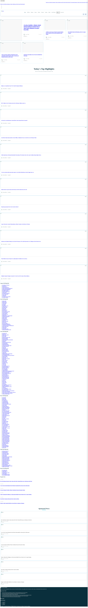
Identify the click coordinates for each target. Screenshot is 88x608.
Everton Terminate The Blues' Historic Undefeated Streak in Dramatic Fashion (13, 544)
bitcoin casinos (4, 310)
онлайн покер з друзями (6, 427)
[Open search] (83, 14)
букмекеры (4, 341)
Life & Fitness (54, 12)
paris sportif (4, 304)
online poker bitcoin (5, 366)
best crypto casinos (5, 349)
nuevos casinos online (5, 454)
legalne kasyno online (5, 403)
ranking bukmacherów (5, 462)
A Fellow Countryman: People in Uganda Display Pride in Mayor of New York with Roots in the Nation (54, 33)
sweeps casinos (4, 292)
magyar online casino (5, 326)
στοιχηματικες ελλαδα (5, 453)
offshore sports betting (5, 334)
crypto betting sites (5, 401)
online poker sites (4, 286)
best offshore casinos (5, 290)
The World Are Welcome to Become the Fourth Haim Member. (11, 596)
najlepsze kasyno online (5, 457)
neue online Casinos (5, 389)
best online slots (4, 470)
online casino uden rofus (5, 408)
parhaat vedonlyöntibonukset (6, 289)
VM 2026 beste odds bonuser (6, 324)
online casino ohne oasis (5, 439)
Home (25, 12)
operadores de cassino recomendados (7, 339)
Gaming (46, 12)
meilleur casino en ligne (5, 466)
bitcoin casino (4, 308)
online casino (4, 359)
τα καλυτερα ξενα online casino (6, 345)
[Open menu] (86, 14)
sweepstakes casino (5, 362)
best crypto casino (4, 368)
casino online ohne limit (5, 376)
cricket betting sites (5, 461)
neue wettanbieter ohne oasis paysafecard (8, 355)
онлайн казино (4, 327)
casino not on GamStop (5, 378)
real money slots (4, 333)
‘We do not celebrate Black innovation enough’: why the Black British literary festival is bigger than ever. (17, 172)
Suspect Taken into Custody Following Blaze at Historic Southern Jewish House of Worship (15, 224)
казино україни (4, 313)
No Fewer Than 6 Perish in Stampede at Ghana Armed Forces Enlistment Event (13, 593)
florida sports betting (5, 321)
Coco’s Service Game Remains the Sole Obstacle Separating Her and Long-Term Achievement (14, 485)
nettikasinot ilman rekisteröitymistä (7, 315)
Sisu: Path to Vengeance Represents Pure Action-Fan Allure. (10, 569)
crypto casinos (4, 303)
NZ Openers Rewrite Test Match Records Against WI (10, 594)
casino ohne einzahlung (5, 437)
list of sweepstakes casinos (6, 311)
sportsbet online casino (5, 344)
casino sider (4, 387)
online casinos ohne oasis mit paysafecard (8, 390)
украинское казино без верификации (8, 325)
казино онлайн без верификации (7, 288)
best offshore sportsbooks (6, 293)
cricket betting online (5, 446)
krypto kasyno (4, 416)
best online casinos (5, 431)
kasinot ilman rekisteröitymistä (6, 329)
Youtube (3, 604)
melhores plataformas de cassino (7, 386)
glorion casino (4, 417)
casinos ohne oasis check (5, 438)
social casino (4, 320)
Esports (36, 12)
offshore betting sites (5, 423)
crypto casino (4, 364)
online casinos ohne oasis (5, 440)
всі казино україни (5, 297)
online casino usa (4, 317)
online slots (3, 383)
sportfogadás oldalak (5, 402)
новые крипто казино (5, 287)
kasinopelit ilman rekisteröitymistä (7, 456)
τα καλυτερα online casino (6, 426)
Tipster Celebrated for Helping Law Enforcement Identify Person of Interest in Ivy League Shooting (15, 494)
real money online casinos (6, 291)
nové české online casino (5, 472)
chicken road (4, 419)
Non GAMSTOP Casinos (6, 474)
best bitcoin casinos (5, 338)
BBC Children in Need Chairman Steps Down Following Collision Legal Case (13, 103)
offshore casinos (4, 318)
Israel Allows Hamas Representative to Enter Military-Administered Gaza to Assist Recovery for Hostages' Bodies (18, 137)
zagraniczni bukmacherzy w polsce (7, 465)
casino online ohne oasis (5, 354)
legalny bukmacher (5, 464)
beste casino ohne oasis (5, 377)
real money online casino (5, 410)
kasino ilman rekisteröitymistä (6, 342)
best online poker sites (5, 346)
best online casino (4, 307)
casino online (4, 357)
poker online (4, 398)
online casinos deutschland (6, 391)
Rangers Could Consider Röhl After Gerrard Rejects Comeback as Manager (12, 503)
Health (49, 12)
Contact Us (62, 12)
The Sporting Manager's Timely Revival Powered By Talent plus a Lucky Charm (74, 2)
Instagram (3, 603)
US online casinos (4, 451)
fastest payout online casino (6, 337)
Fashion (39, 12)
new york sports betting (5, 411)
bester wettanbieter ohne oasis (6, 373)
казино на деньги (5, 434)
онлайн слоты (4, 306)
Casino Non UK (4, 429)
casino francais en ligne (5, 459)
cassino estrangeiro (5, 370)
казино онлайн (4, 404)
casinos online (4, 471)
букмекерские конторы (5, 316)
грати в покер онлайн (5, 413)
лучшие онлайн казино (5, 441)
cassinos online (4, 473)
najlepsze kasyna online (5, 463)
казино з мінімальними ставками (7, 393)
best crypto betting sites (5, 351)
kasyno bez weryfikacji (5, 418)
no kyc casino (4, 336)
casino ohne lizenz (5, 374)
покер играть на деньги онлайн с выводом (8, 392)
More (57, 12)
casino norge (4, 295)
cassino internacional (5, 328)
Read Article (25, 36)
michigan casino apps (5, 350)
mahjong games (4, 302)
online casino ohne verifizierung (6, 371)
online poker (4, 363)
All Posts (28, 12)
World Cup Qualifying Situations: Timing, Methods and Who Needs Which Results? (50, 2)
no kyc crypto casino (5, 294)
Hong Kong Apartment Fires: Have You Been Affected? (9, 206)
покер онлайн (4, 340)
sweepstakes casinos (5, 319)
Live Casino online (5, 425)
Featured (42, 12)
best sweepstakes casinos (5, 436)
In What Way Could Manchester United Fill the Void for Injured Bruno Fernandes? (14, 120)
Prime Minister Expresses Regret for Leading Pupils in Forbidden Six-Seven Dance (14, 258)
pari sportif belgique (5, 343)
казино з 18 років (5, 360)
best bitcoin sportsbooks (5, 367)
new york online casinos (5, 424)
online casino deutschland (6, 358)
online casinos (4, 301)
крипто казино (4, 405)
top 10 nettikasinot (5, 369)
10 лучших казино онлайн (6, 296)
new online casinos (5, 400)
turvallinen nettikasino (5, 406)
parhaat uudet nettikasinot (6, 407)
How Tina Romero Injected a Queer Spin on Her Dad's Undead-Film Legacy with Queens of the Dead (16, 481)
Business (32, 12)
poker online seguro (5, 312)
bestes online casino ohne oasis (6, 412)
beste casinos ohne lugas (5, 372)
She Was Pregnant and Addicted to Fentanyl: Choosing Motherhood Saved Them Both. (14, 592)
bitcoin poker (4, 309)
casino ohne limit (4, 356)
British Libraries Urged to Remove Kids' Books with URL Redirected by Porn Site (14, 189)
